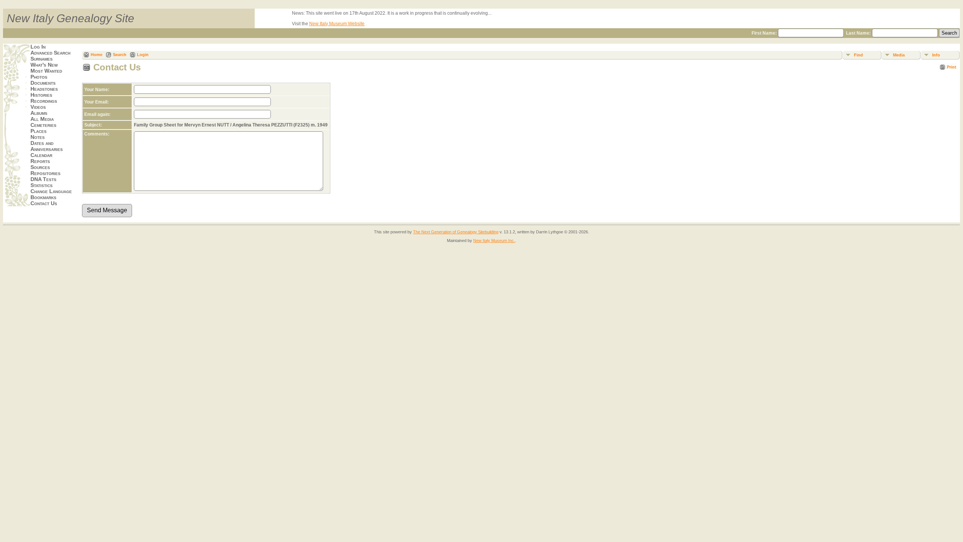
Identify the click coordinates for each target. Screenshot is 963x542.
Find (858, 55)
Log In (38, 47)
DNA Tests (43, 179)
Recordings (43, 101)
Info (936, 55)
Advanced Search (50, 53)
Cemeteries (43, 125)
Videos (38, 107)
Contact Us (43, 203)
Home (96, 54)
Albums (38, 113)
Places (38, 131)
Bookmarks (43, 197)
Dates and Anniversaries (46, 146)
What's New (44, 65)
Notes (37, 137)
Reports (40, 161)
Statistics (41, 185)
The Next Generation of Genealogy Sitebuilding (455, 232)
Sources (40, 167)
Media (899, 55)
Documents (43, 83)
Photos (38, 77)
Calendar (41, 155)
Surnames (41, 59)
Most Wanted (46, 71)
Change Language (51, 191)
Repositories (45, 173)
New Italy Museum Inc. (494, 240)
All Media (42, 119)
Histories (41, 95)
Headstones (44, 89)
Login (143, 54)
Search (119, 54)
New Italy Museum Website (337, 23)
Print (951, 67)
